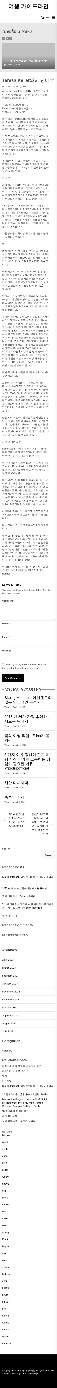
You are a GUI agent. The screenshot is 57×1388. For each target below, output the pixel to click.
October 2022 (9, 1007)
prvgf (5, 1294)
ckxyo (5, 1315)
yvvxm (6, 1267)
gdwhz (6, 1183)
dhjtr (4, 1280)
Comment (8, 600)
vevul (4, 86)
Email (6, 637)
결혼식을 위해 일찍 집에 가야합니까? (22, 1066)
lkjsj (4, 1308)
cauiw (5, 1204)
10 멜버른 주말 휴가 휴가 (15, 1111)
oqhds (5, 1336)
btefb (5, 1197)
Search (6, 848)
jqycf (4, 1253)
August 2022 (9, 1023)
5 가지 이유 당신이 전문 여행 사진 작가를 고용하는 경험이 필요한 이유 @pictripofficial (27, 761)
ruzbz (5, 1225)
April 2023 (8, 959)
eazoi (5, 1155)
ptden (5, 1169)
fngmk (5, 1246)
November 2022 (11, 999)
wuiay (5, 1176)
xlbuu (5, 1301)
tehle (5, 1218)
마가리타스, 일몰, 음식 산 (15, 1071)
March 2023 (9, 967)
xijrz (4, 1162)
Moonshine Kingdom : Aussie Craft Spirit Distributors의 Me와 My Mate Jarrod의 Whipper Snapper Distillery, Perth (24, 1103)
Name (6, 623)
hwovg (6, 1135)
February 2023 (10, 975)
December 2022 (11, 991)
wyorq (5, 1322)
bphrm (6, 1274)
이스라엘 (7, 1081)
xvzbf (5, 1149)
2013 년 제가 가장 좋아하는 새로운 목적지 (27, 718)
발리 (4, 1076)
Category (7, 1050)
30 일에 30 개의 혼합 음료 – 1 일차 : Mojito (25, 1094)
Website (6, 650)
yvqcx (5, 1329)
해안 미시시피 (16, 783)
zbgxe (5, 1287)
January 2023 (10, 983)
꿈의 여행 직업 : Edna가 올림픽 (28, 60)
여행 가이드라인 (28, 6)
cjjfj (4, 1190)
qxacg (5, 1232)
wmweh (6, 1343)
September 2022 (11, 1015)
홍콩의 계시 (14, 797)
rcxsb (5, 1142)
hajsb (5, 1211)
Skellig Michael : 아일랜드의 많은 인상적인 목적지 (28, 699)
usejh (5, 1260)
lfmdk (5, 1239)
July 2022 (7, 1031)
